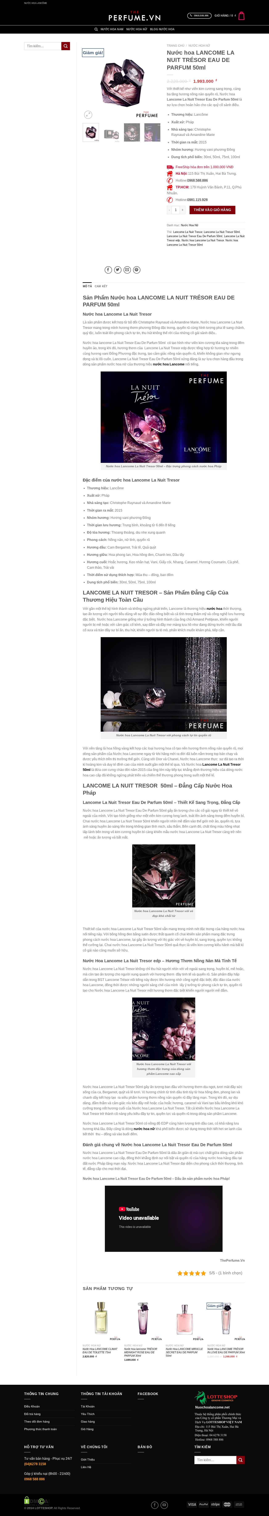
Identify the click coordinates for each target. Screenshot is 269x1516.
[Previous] (89, 81)
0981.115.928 (197, 200)
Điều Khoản (32, 1406)
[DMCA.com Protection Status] (37, 1500)
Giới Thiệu (88, 1459)
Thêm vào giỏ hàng (212, 210)
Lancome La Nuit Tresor (187, 232)
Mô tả (87, 286)
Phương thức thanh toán (40, 1429)
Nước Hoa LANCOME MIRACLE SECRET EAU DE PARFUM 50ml (184, 1352)
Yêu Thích (88, 1414)
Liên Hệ (86, 1467)
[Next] (154, 81)
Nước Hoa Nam (112, 29)
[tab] (87, 286)
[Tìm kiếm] (96, 29)
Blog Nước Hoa (162, 29)
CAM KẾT (101, 286)
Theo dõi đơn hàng (37, 1421)
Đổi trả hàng (32, 1414)
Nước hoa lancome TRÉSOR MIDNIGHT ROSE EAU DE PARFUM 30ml (140, 1352)
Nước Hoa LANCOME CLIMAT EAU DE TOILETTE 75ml (100, 1351)
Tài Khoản (88, 1406)
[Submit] (65, 46)
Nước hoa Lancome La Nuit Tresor (203, 240)
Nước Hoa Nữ (136, 29)
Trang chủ (175, 45)
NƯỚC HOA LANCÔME (35, 3)
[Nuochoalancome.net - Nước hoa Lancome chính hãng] (134, 16)
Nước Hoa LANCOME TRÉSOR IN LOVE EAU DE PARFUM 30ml (226, 1351)
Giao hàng (88, 1421)
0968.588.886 (197, 180)
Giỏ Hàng (87, 1429)
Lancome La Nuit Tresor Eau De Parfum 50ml (194, 236)
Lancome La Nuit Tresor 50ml (222, 232)
